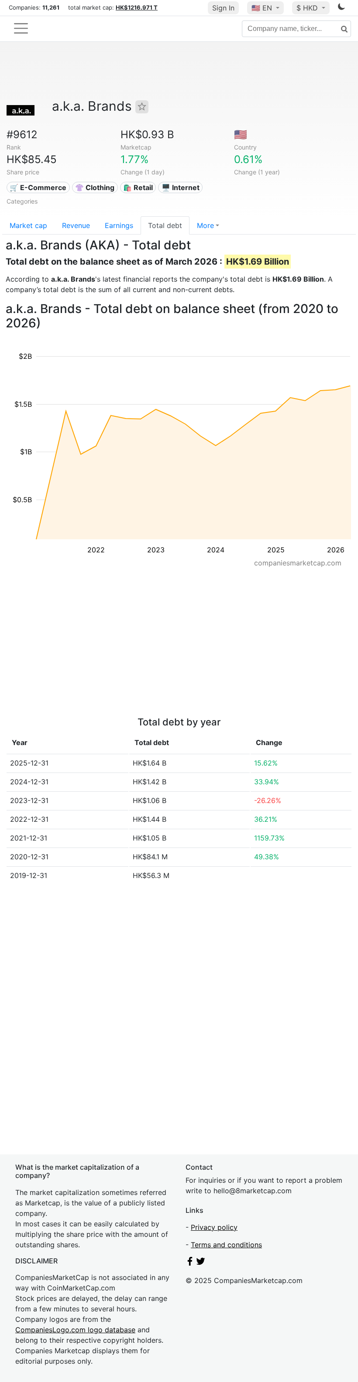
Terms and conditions (226, 1244)
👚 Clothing (94, 187)
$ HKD (308, 7)
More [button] (205, 225)
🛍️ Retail (138, 187)
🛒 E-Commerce (38, 187)
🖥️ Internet (181, 187)
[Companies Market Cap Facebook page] (190, 1263)
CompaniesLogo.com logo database (75, 1329)
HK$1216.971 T (137, 7)
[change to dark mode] (341, 8)
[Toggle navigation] (21, 28)
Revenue (76, 225)
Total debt (165, 225)
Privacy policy (214, 1227)
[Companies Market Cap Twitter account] (200, 1263)
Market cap (28, 225)
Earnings (119, 225)
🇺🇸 (261, 7)
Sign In (223, 7)
